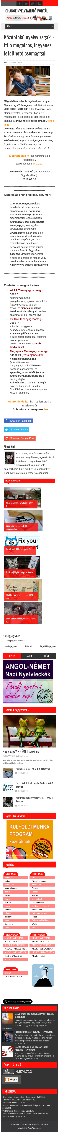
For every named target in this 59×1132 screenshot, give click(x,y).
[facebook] (19, 4)
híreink (13, 62)
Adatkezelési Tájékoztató (13, 1116)
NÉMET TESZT (39, 956)
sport (7, 920)
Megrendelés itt (19, 155)
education (9, 884)
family (7, 892)
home (7, 899)
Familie (35, 892)
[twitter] (26, 4)
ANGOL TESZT (12, 959)
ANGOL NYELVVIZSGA (15, 952)
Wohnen (35, 927)
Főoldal (28, 646)
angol (8, 62)
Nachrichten (37, 909)
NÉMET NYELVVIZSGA (42, 949)
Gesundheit (37, 899)
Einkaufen (36, 884)
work (7, 927)
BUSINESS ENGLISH (15, 945)
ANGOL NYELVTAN (14, 938)
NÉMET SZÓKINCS (41, 942)
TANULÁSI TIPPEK (14, 976)
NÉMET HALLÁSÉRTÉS (43, 952)
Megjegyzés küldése (16, 641)
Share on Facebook (20, 421)
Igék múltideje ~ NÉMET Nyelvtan (34, 1032)
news (7, 906)
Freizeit (35, 895)
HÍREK (8, 973)
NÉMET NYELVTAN (41, 938)
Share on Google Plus (22, 438)
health (7, 895)
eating (7, 881)
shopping (9, 913)
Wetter (35, 924)
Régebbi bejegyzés (48, 646)
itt (45, 409)
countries (9, 877)
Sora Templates (34, 1128)
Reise (34, 917)
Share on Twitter (19, 429)
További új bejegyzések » (14, 705)
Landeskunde (38, 902)
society (8, 917)
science (8, 909)
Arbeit (34, 877)
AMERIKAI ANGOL (13, 956)
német (20, 62)
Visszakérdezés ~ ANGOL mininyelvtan (32, 769)
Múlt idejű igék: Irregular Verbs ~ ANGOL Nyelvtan (34, 799)
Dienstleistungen (39, 881)
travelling (9, 924)
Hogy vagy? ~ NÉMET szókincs (21, 751)
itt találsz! (38, 163)
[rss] (39, 4)
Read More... (24, 756)
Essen (35, 888)
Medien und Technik (40, 906)
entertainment (11, 888)
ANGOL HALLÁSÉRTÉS (16, 949)
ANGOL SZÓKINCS (14, 942)
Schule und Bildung (40, 920)
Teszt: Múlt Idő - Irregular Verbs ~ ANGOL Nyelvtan (34, 785)
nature (8, 902)
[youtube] (33, 4)
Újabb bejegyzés (10, 646)
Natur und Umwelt (40, 913)
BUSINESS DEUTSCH (42, 945)
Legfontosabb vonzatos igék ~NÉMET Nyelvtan (31, 1048)
